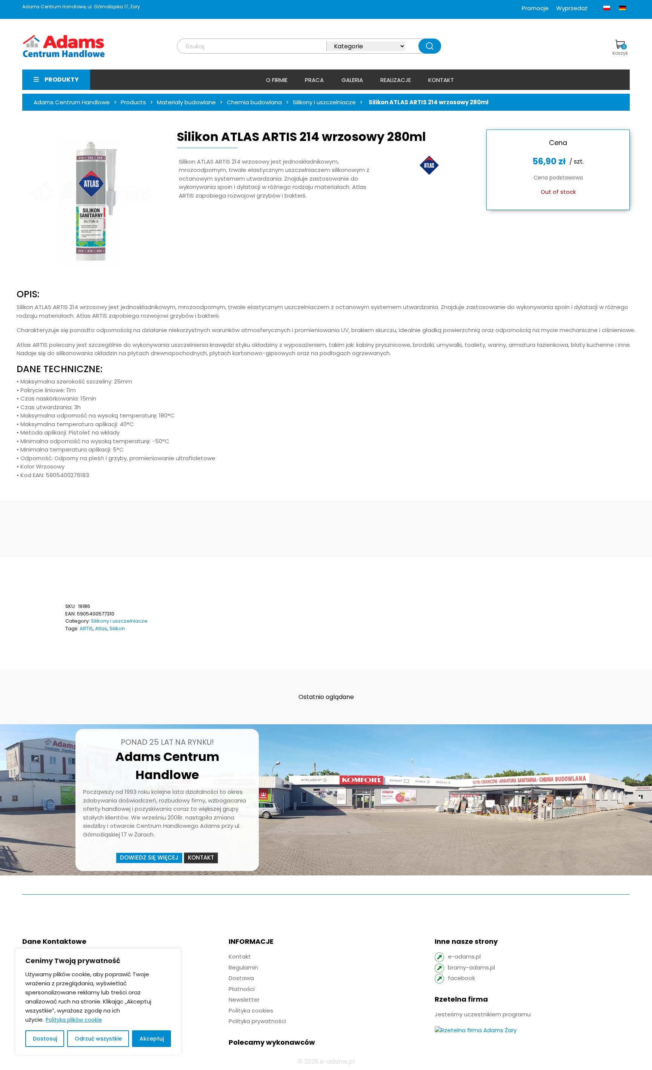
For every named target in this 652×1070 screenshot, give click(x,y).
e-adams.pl (464, 956)
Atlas (101, 628)
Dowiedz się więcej (149, 858)
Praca (314, 80)
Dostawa (241, 978)
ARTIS (86, 628)
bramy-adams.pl (471, 967)
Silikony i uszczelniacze (119, 621)
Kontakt (441, 80)
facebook (461, 978)
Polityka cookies (251, 1010)
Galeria (352, 80)
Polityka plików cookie (74, 1020)
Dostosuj (45, 1038)
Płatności (242, 989)
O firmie (277, 80)
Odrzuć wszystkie (98, 1038)
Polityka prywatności (257, 1021)
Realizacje (395, 80)
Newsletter (244, 1000)
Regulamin (243, 967)
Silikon (117, 628)
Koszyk (620, 49)
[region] (98, 1001)
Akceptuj (152, 1038)
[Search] (429, 46)
